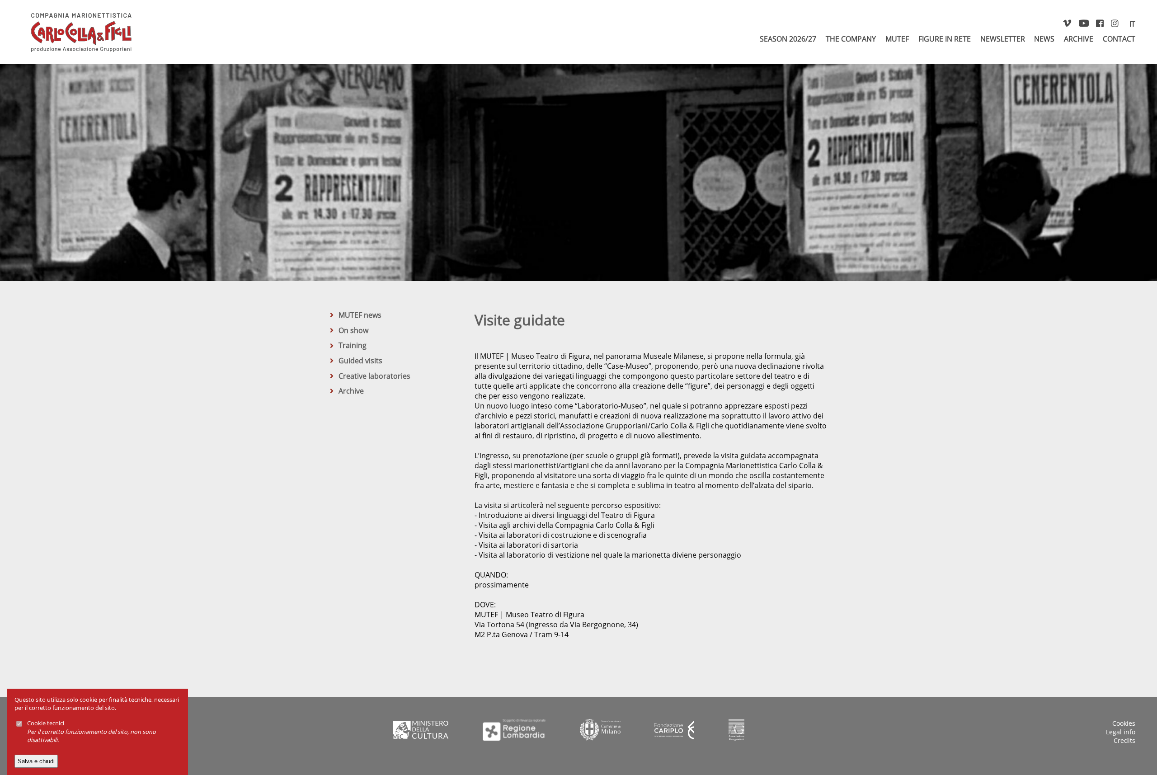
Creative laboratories (374, 376)
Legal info (1120, 732)
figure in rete (944, 39)
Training (353, 345)
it (1132, 24)
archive (1078, 39)
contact (1119, 39)
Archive (351, 391)
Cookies (1123, 723)
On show (353, 330)
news (1044, 39)
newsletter (1002, 39)
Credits (1124, 740)
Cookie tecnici (45, 723)
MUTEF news (360, 315)
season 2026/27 (788, 39)
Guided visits (360, 361)
